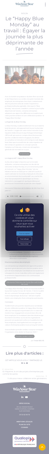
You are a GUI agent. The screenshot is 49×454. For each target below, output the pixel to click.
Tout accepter (24, 233)
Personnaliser (24, 244)
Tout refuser (24, 239)
